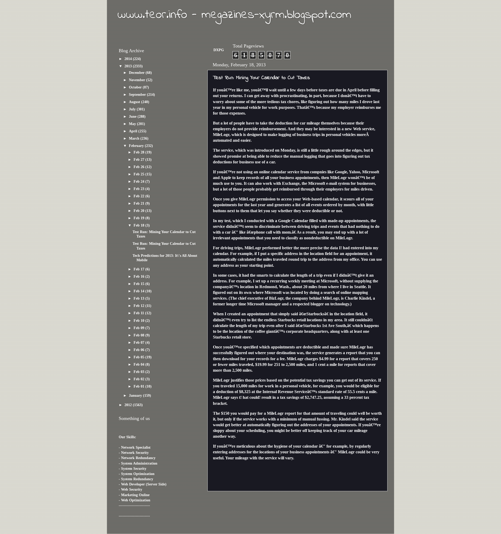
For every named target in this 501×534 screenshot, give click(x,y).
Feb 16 (139, 276)
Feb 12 (139, 306)
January (136, 395)
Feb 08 (139, 335)
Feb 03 (139, 372)
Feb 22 (139, 196)
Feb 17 (139, 269)
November (137, 80)
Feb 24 (139, 181)
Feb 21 (139, 203)
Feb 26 (139, 167)
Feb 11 (139, 313)
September (138, 94)
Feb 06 (139, 350)
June (133, 116)
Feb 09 (139, 328)
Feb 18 (139, 225)
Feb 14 (139, 291)
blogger (317, 304)
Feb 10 (139, 320)
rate (338, 391)
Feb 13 (139, 298)
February (137, 146)
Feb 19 (139, 218)
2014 (128, 59)
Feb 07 (139, 342)
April (133, 131)
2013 (128, 66)
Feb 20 (139, 211)
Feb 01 (139, 386)
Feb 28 (139, 152)
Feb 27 (139, 159)
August (135, 102)
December (137, 72)
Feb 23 (139, 189)
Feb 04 (139, 364)
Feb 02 (139, 379)
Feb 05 (139, 357)
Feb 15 (139, 284)
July (133, 109)
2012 (128, 405)
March (134, 138)
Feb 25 (139, 174)
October (136, 87)
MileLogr (221, 134)
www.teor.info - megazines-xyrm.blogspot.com (234, 15)
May (133, 124)
